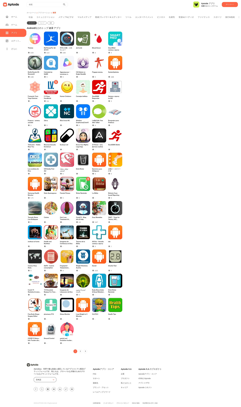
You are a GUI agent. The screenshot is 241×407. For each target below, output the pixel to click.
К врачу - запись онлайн (34, 121)
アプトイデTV (143, 383)
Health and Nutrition (47, 242)
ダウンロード (230, 4)
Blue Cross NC (65, 120)
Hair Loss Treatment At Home (64, 218)
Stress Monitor (65, 314)
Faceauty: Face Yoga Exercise (33, 97)
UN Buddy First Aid (49, 170)
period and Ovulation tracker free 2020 (66, 339)
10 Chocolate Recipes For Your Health (49, 291)
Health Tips (112, 314)
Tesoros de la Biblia (80, 242)
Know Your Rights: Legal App (82, 146)
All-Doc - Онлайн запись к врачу (98, 242)
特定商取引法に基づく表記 (150, 403)
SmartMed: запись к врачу (113, 49)
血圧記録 (79, 48)
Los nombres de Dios (33, 170)
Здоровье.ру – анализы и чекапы (65, 73)
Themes (30, 48)
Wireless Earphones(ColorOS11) (82, 121)
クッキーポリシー (108, 403)
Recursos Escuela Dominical (50, 146)
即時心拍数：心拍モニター (66, 49)
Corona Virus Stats (32, 267)
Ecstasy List (64, 145)
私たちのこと (126, 383)
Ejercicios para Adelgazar (97, 170)
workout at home (33, 241)
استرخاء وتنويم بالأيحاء (80, 291)
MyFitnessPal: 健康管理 (49, 49)
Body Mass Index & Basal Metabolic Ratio (98, 291)
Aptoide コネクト (145, 387)
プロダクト (125, 378)
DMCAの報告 (136, 403)
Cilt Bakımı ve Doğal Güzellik (81, 73)
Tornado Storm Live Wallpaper (33, 218)
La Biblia (95, 193)
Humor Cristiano (65, 96)
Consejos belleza (81, 96)
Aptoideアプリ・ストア (147, 374)
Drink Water (80, 169)
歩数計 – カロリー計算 (114, 170)
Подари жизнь (97, 72)
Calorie (46, 217)
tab (109, 241)
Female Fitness (65, 193)
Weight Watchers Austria (82, 267)
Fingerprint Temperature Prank (64, 267)
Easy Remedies (97, 217)
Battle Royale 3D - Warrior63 (34, 73)
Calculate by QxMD (48, 73)
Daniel (94, 266)
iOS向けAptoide (144, 378)
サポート (96, 378)
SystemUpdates (113, 72)
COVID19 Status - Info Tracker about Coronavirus (34, 339)
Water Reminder (81, 193)
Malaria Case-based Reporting (113, 194)
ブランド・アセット (101, 387)
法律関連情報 (96, 403)
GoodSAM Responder (95, 97)
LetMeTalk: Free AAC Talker (97, 121)
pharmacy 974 (49, 314)
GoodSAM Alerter (114, 145)
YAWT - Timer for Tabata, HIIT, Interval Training (113, 218)
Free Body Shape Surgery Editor (33, 315)
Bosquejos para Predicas (113, 121)
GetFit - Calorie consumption (49, 267)
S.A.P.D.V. (95, 314)
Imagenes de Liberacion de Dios (66, 291)
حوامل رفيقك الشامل (64, 170)
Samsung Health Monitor (33, 194)
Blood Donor (96, 48)
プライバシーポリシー (122, 403)
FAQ (94, 374)
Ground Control (49, 338)
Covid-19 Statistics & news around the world (33, 291)
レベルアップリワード (101, 392)
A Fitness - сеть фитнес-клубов (97, 146)
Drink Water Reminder (112, 291)
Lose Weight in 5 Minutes (81, 315)
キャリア (124, 387)
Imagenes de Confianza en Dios (66, 242)
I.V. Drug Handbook (47, 97)
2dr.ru (46, 120)
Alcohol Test (112, 266)
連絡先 (95, 383)
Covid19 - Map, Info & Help (81, 218)
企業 (122, 374)
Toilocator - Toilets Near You (34, 146)
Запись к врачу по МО (113, 97)
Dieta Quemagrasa (50, 193)
